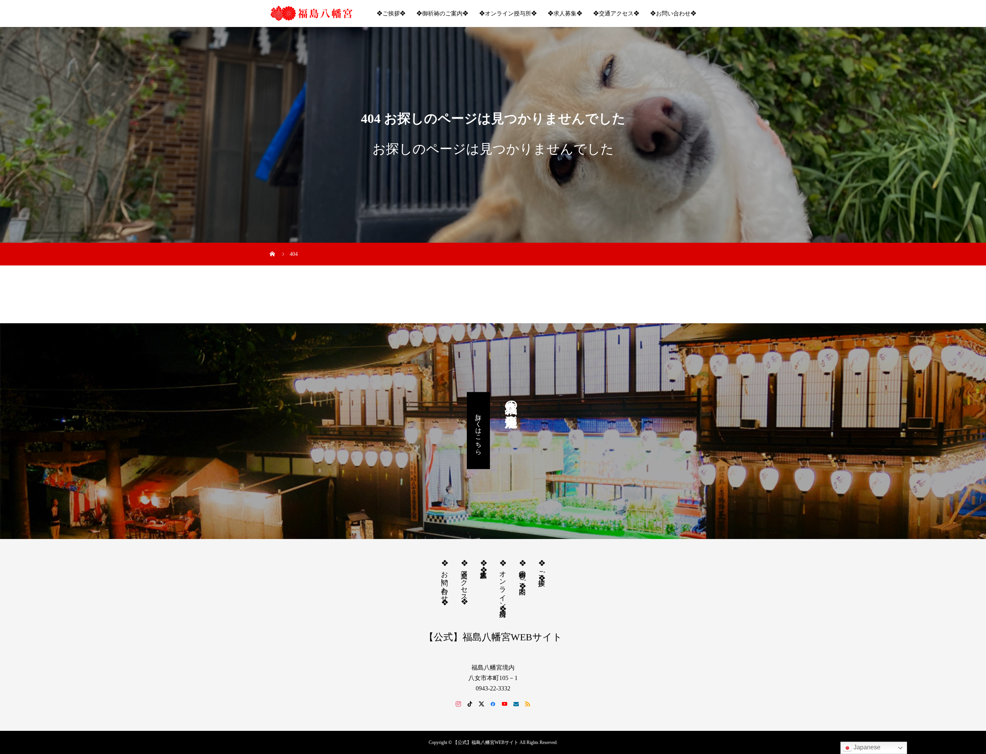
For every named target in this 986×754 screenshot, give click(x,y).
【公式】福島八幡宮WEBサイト (493, 637)
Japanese (866, 747)
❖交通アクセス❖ (616, 13)
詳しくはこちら (478, 430)
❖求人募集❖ (565, 13)
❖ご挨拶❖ (391, 13)
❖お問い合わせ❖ (673, 13)
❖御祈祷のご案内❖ (442, 13)
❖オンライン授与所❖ (508, 13)
